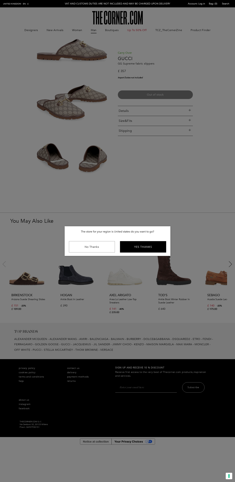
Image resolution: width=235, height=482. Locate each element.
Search (225, 3)
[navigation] (16, 3)
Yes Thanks (143, 247)
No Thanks (92, 247)
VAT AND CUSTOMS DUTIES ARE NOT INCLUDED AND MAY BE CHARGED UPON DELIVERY (117, 3)
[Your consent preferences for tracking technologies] (229, 476)
